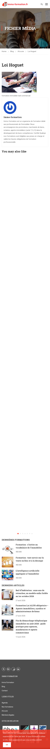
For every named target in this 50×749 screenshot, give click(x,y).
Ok (7, 745)
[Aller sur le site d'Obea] (11, 729)
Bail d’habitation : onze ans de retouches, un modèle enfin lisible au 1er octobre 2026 (32, 593)
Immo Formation (8, 682)
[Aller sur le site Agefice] (42, 729)
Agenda (5, 703)
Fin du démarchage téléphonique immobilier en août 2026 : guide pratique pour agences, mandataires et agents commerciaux (31, 626)
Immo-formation (13, 117)
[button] (18, 533)
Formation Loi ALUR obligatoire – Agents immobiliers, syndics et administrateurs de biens (32, 608)
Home (4, 51)
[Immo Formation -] (15, 4)
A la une (21, 51)
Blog (12, 51)
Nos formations (7, 707)
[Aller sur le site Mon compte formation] (34, 729)
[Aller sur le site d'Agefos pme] (25, 729)
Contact (5, 691)
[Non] (47, 739)
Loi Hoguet (32, 51)
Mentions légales (8, 715)
